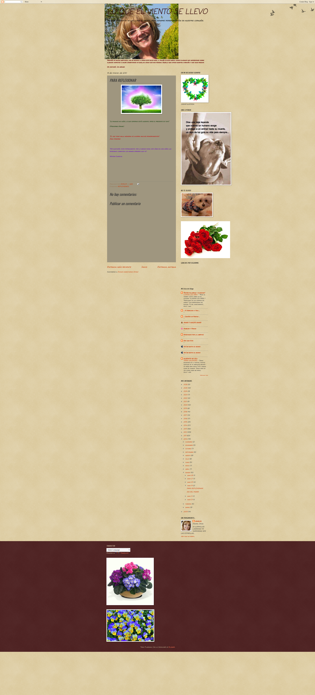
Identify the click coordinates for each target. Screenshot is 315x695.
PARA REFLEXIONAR (195, 488)
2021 (185, 401)
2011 (185, 435)
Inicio (144, 266)
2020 (185, 405)
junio (187, 462)
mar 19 (190, 485)
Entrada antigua (166, 266)
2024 (185, 391)
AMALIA (198, 521)
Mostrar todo (204, 375)
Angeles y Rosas (189, 328)
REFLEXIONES (123, 186)
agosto (188, 455)
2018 (185, 412)
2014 (185, 425)
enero (187, 507)
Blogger (172, 647)
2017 (185, 415)
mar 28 (190, 475)
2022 (185, 398)
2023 (185, 395)
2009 (185, 511)
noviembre (189, 445)
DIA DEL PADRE (193, 492)
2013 (185, 429)
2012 (185, 432)
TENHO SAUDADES (190, 360)
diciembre (189, 442)
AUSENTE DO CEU (190, 358)
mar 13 (190, 496)
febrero (188, 504)
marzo (188, 472)
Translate (124, 553)
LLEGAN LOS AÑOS (190, 295)
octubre (188, 448)
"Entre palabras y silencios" (194, 293)
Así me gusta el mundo (191, 346)
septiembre (189, 452)
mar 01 (190, 499)
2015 (185, 422)
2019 (185, 408)
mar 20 (190, 482)
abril (187, 469)
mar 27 (190, 478)
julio (187, 459)
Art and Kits (188, 340)
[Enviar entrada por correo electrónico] (138, 184)
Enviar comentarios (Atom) (128, 272)
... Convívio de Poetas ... (191, 316)
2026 (185, 384)
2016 (185, 418)
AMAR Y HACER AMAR (192, 322)
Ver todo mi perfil (188, 536)
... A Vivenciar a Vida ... (191, 310)
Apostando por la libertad (193, 334)
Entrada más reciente (119, 266)
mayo (187, 465)
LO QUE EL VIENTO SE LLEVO (157, 12)
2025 (185, 388)
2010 (185, 439)
